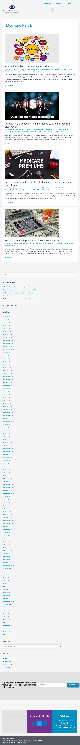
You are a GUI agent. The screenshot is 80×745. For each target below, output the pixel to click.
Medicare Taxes (32, 69)
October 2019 (7, 562)
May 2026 (6, 325)
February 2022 (7, 478)
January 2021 (7, 517)
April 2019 (6, 580)
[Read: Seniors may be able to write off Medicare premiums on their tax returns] (32, 164)
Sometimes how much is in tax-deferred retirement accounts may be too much (28, 296)
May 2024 (6, 397)
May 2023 (6, 433)
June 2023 (6, 430)
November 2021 (8, 487)
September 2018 (8, 601)
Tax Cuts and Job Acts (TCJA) (32, 190)
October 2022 (7, 454)
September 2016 (8, 625)
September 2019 (8, 565)
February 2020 (8, 550)
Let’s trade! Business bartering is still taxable (17, 299)
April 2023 (6, 436)
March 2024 (7, 403)
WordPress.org (7, 667)
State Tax (46, 131)
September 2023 (8, 421)
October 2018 (7, 598)
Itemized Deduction (31, 188)
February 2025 (7, 370)
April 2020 (6, 544)
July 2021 (6, 499)
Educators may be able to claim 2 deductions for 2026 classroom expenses (27, 290)
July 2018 (6, 607)
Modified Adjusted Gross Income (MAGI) (50, 69)
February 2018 (7, 622)
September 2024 (8, 385)
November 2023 (8, 415)
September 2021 (8, 493)
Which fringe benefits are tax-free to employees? (18, 293)
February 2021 (7, 514)
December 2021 (8, 484)
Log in (5, 658)
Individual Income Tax (11, 243)
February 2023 (8, 442)
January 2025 (7, 373)
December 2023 (8, 412)
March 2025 (7, 367)
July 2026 (6, 319)
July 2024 (6, 391)
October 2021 (7, 490)
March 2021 (7, 511)
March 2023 (7, 439)
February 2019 (7, 586)
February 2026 (8, 334)
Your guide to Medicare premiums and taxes (29, 66)
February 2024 (8, 406)
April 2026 (6, 328)
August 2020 (7, 532)
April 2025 (6, 364)
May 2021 (6, 505)
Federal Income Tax (38, 129)
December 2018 (8, 592)
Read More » (9, 85)
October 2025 (7, 346)
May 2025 (6, 361)
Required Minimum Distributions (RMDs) (29, 131)
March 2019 (7, 583)
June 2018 (6, 610)
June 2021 (6, 502)
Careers (24, 742)
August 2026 (7, 316)
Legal (18, 742)
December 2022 (8, 448)
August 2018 (7, 604)
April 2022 (6, 472)
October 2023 (7, 418)
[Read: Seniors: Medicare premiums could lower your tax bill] (32, 222)
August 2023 (7, 424)
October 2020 (7, 526)
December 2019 (8, 556)
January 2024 (7, 409)
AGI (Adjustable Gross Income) (14, 129)
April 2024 (6, 400)
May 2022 (6, 469)
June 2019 (6, 574)
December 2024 (8, 376)
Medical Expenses (43, 188)
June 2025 (6, 358)
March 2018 (7, 619)
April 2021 (6, 508)
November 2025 (8, 343)
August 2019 (7, 568)
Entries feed (7, 661)
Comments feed (8, 664)
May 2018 (6, 613)
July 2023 (6, 427)
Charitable (28, 129)
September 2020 (8, 529)
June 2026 (6, 322)
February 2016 (7, 634)
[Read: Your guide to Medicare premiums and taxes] (32, 48)
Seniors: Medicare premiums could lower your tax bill (34, 240)
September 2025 (8, 349)
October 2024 (7, 382)
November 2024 (8, 379)
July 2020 (6, 535)
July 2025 (6, 355)
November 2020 (8, 523)
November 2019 (8, 559)
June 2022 (6, 466)
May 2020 (6, 541)
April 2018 (6, 616)
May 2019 (6, 577)
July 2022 (6, 463)
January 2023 (7, 445)
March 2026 (7, 331)
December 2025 (8, 340)
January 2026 (7, 337)
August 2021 (7, 496)
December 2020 (8, 520)
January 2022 (7, 481)
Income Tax (48, 129)
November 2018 (8, 595)
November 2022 (8, 451)
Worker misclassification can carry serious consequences (21, 287)
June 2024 (6, 394)
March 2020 (7, 547)
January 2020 (7, 553)
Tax (50, 131)
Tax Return (24, 71)
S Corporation (58, 243)
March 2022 (7, 475)
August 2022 (7, 460)
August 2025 (7, 352)
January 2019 (7, 589)
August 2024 (7, 388)
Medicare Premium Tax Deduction (15, 69)
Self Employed (15, 71)
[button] (52, 10)
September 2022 (8, 457)
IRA (54, 129)
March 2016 (7, 631)
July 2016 (6, 628)
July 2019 (6, 571)
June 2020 (6, 538)
